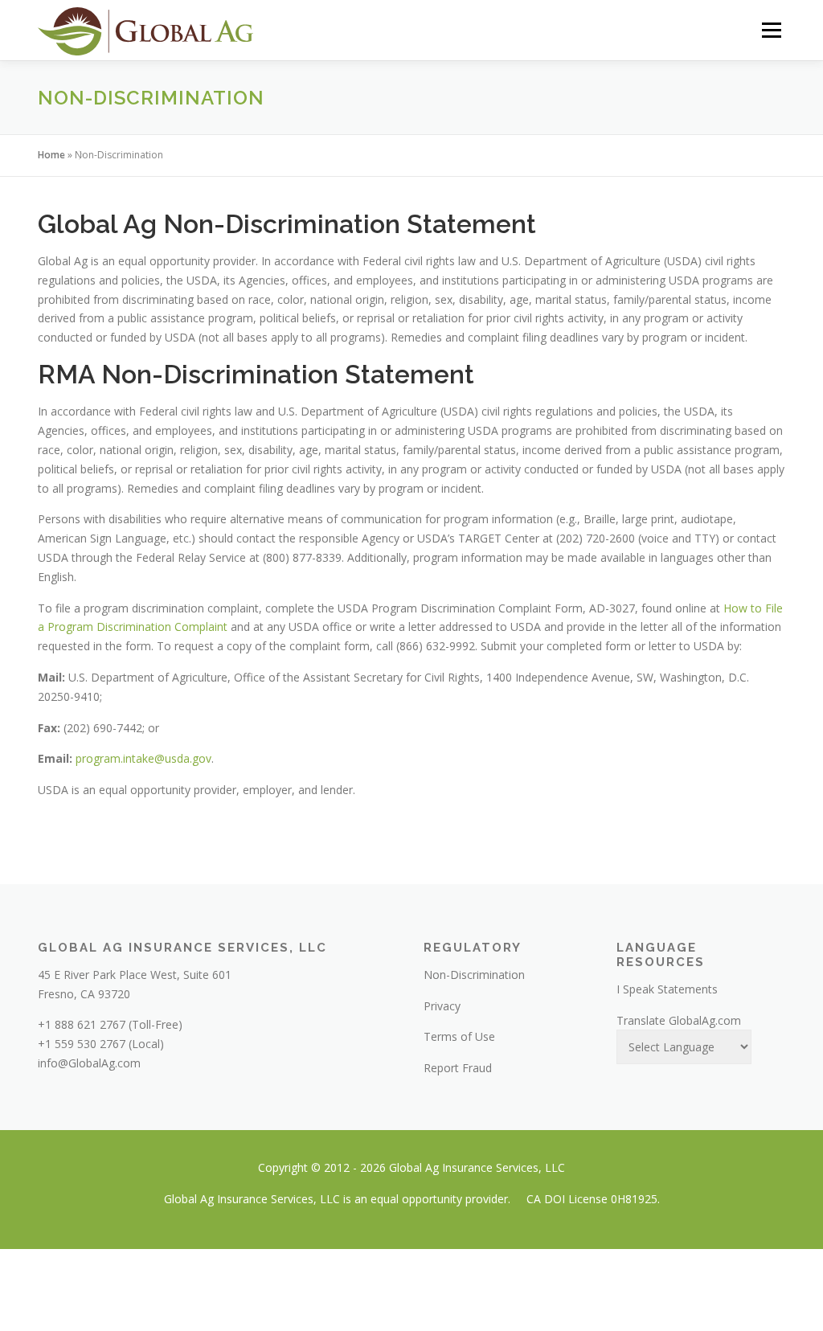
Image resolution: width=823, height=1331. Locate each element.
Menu (771, 30)
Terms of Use (459, 1036)
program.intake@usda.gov (143, 758)
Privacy (442, 1006)
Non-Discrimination (474, 974)
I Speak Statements (667, 989)
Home (51, 155)
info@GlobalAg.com (89, 1063)
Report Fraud (458, 1067)
